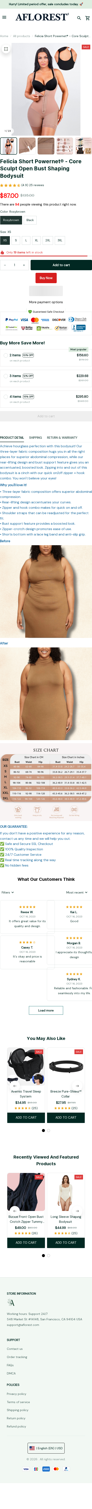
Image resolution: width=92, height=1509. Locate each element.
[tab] (43, 1130)
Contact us (15, 1349)
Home (4, 36)
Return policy (16, 1418)
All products (21, 36)
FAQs (10, 1365)
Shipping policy (17, 1410)
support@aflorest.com (23, 1325)
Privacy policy (16, 1394)
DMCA (11, 1373)
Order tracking (17, 1357)
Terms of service (18, 1402)
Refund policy (16, 1426)
